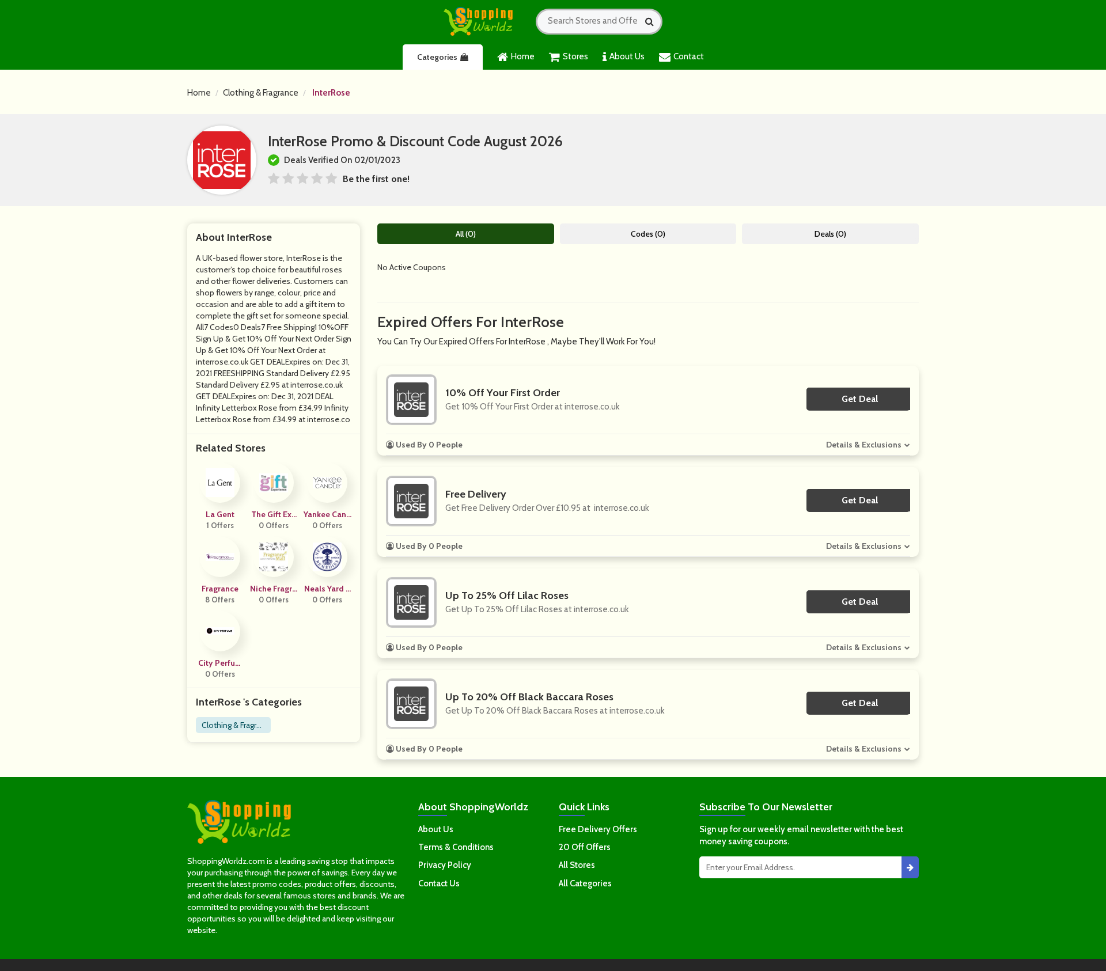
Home (523, 56)
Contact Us (439, 883)
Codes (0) (648, 234)
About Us (627, 56)
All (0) (466, 234)
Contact (688, 56)
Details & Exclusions (864, 444)
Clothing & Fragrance (260, 93)
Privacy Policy (444, 865)
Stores (575, 56)
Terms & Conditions (456, 847)
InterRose (331, 93)
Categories (437, 57)
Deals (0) (830, 234)
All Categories (585, 883)
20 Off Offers (585, 847)
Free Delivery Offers (598, 829)
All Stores (577, 865)
